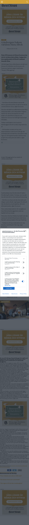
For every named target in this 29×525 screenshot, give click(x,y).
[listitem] (14, 259)
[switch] (23, 262)
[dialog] (14, 262)
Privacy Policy (23, 293)
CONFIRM (9, 288)
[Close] (26, 231)
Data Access (14, 293)
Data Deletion (5, 293)
